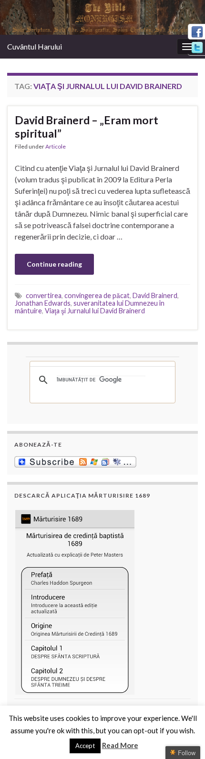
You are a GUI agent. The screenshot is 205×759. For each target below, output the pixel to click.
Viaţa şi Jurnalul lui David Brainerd (95, 311)
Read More (120, 745)
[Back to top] (183, 737)
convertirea (44, 295)
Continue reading (54, 264)
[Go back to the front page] (102, 17)
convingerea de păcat (97, 295)
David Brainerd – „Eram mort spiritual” (86, 126)
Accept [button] (85, 745)
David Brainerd (155, 295)
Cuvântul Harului (34, 46)
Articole (55, 146)
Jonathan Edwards (43, 303)
